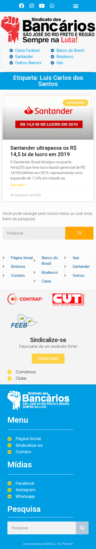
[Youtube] (42, 6)
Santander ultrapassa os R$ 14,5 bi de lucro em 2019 (43, 151)
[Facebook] (21, 6)
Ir (79, 233)
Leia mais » (18, 185)
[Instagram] (31, 6)
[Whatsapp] (52, 6)
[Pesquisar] (82, 528)
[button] (75, 6)
